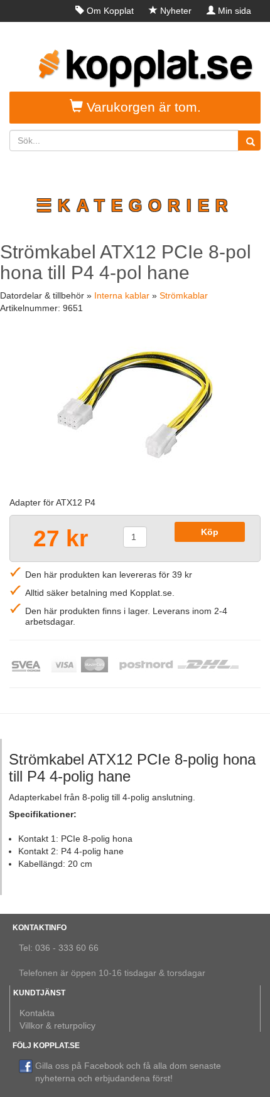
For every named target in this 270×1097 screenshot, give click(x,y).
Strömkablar (183, 295)
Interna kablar (121, 295)
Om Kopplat (110, 11)
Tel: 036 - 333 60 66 (59, 948)
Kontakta (37, 1013)
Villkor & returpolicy (57, 1025)
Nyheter (176, 11)
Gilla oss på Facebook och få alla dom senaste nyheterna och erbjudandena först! (128, 1072)
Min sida (234, 11)
